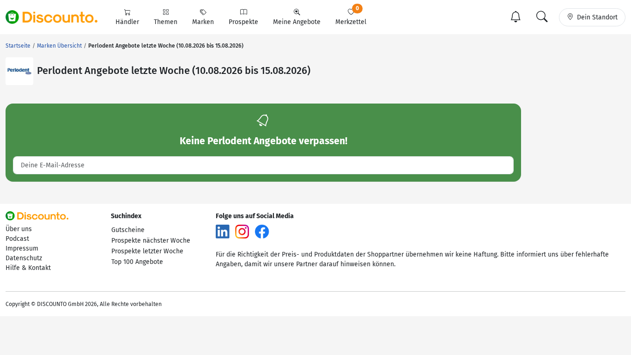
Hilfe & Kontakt (28, 268)
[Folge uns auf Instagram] (242, 231)
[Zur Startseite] (57, 17)
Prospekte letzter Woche (147, 251)
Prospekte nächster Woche (150, 241)
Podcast (17, 239)
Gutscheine (128, 230)
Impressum (22, 248)
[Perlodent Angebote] (19, 71)
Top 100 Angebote (137, 262)
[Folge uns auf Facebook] (262, 231)
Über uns (19, 229)
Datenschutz (24, 258)
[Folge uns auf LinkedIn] (223, 231)
